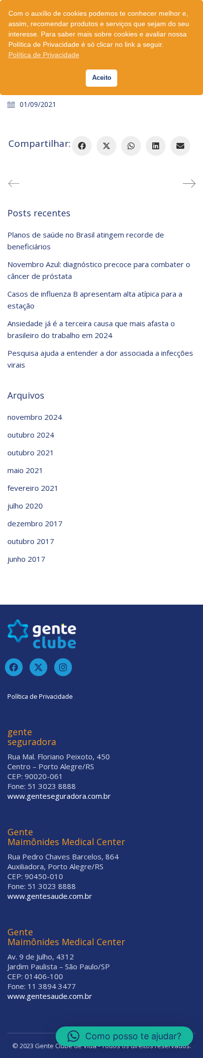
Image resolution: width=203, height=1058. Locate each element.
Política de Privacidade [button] (43, 55)
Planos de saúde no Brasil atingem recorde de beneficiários (85, 240)
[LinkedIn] (156, 146)
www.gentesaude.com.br (49, 896)
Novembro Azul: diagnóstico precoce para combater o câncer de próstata (98, 270)
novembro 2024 (34, 417)
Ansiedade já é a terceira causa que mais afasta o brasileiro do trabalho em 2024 (91, 329)
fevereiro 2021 (33, 488)
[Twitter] (38, 667)
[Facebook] (82, 146)
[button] (124, 1036)
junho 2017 (26, 559)
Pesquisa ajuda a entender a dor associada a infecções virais (100, 359)
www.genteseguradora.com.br (59, 796)
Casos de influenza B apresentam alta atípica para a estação (94, 299)
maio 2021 (25, 470)
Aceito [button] (101, 77)
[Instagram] (63, 667)
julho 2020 (25, 506)
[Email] (180, 146)
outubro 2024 (30, 435)
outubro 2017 (30, 541)
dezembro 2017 (35, 523)
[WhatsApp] (131, 146)
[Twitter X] (106, 146)
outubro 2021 (30, 452)
